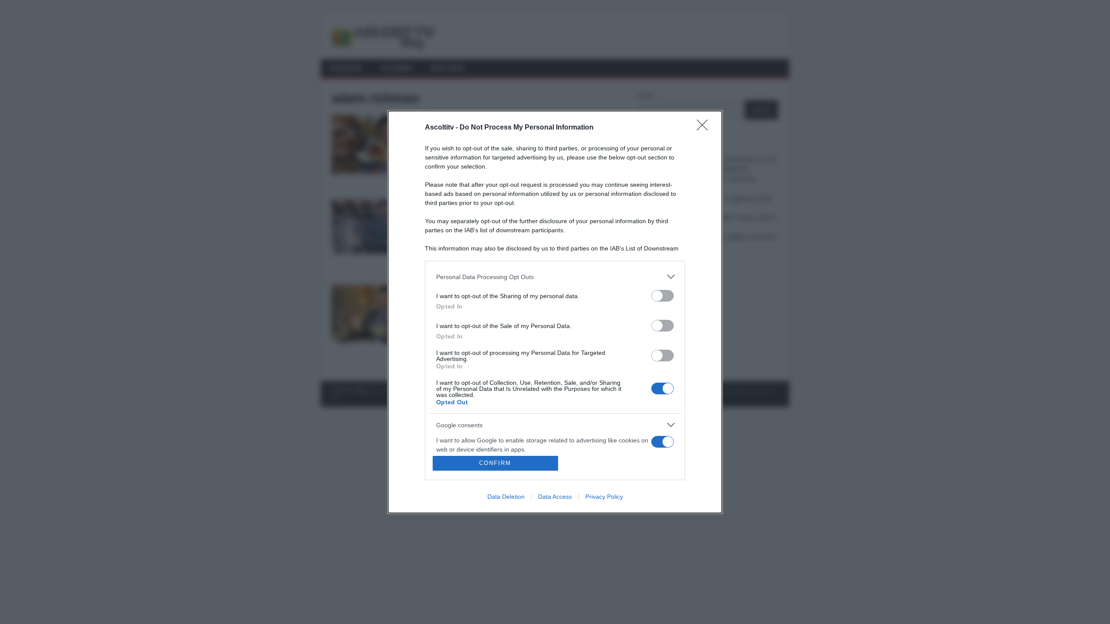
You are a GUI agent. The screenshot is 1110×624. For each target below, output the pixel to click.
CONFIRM (495, 463)
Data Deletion (506, 496)
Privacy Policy (604, 496)
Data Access (555, 496)
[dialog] (555, 312)
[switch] (662, 296)
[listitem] (555, 276)
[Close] (705, 128)
